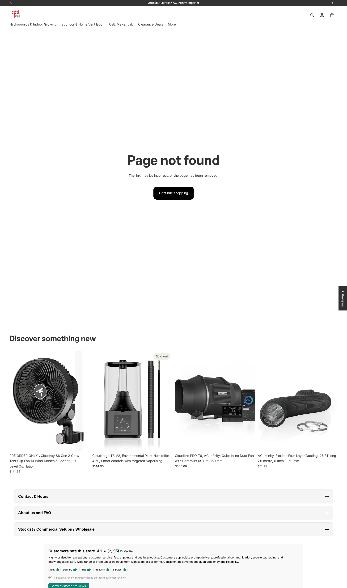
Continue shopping (173, 193)
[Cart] (332, 15)
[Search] (312, 15)
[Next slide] (82, 401)
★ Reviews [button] (343, 298)
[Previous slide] (16, 401)
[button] (173, 496)
